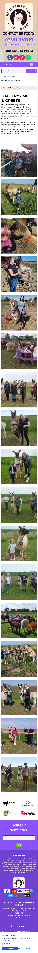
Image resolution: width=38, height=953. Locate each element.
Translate (17, 81)
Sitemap (19, 917)
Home (5, 88)
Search (32, 71)
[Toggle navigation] (31, 65)
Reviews (24, 926)
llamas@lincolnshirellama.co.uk (19, 915)
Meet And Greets (15, 88)
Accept (10, 948)
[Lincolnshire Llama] (19, 17)
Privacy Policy (15, 926)
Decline (28, 948)
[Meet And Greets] (19, 159)
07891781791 (19, 913)
